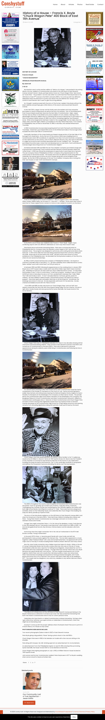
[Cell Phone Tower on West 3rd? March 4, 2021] (1, 713)
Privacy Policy (90, 712)
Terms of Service (79, 712)
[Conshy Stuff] (13, 4)
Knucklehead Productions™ (64, 712)
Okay (74, 717)
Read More (66, 717)
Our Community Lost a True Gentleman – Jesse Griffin (32, 696)
